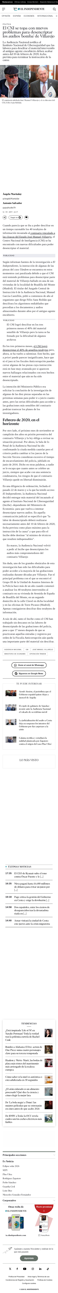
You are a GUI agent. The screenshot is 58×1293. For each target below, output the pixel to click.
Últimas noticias (20, 2)
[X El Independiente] (10, 1269)
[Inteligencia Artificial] (15, 1230)
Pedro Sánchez (9, 1182)
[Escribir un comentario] (26, 217)
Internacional (45, 16)
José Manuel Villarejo (43, 649)
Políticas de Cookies (44, 1280)
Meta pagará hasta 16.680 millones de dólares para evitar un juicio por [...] (32, 886)
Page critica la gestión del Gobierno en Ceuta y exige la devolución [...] (32, 898)
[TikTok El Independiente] (48, 1269)
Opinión (6, 16)
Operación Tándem (38, 654)
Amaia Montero (32, 2)
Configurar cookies (29, 1283)
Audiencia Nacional (13, 649)
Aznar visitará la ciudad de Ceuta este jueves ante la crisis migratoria (32, 922)
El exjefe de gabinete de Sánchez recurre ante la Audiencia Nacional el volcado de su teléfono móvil (35, 709)
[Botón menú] (3, 9)
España (17, 16)
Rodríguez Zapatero (12, 1178)
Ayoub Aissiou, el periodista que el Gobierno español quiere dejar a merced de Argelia (35, 694)
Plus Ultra (7, 1174)
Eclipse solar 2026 (11, 1166)
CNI (27, 649)
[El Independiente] (29, 9)
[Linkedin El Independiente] (40, 1269)
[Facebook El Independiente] (17, 1269)
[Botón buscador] (54, 9)
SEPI (5, 1170)
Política (7, 24)
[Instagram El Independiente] (33, 1269)
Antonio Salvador (12, 203)
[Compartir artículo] (5, 217)
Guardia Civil (9, 1186)
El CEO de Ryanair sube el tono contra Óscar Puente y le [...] (30, 875)
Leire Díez (7, 1190)
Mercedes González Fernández (17, 1194)
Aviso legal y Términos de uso (39, 1276)
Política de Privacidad (16, 1276)
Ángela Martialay (12, 194)
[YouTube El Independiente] (24, 1269)
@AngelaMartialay (11, 199)
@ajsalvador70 (9, 208)
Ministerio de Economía (14, 654)
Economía (29, 16)
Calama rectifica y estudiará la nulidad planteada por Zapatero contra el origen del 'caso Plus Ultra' (35, 741)
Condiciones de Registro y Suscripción (20, 1280)
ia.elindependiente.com (16, 1235)
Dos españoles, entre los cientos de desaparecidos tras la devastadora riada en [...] (32, 910)
